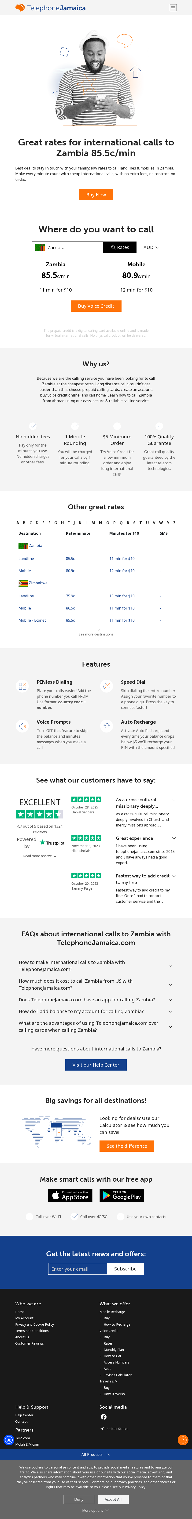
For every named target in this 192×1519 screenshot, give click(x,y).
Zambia (35, 545)
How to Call (113, 1356)
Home (20, 1312)
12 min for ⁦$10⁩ (122, 570)
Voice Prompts (54, 722)
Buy (107, 1318)
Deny (78, 1499)
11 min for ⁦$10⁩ (122, 558)
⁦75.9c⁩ (70, 596)
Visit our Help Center (96, 1065)
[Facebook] (105, 1417)
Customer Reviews (29, 1343)
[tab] (17, 522)
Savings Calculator (118, 1375)
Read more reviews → (40, 856)
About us (22, 1337)
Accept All (113, 1499)
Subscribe (125, 1269)
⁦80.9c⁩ (70, 570)
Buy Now (96, 194)
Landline (26, 558)
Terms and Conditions (32, 1330)
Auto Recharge (138, 722)
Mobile (24, 570)
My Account (24, 1318)
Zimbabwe (38, 582)
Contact (21, 1421)
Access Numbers (116, 1362)
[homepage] (92, 7)
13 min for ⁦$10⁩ (122, 596)
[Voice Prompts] (22, 725)
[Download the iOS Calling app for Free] (70, 1195)
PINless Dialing (55, 682)
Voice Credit (109, 1330)
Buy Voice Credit (96, 306)
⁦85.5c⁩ (70, 558)
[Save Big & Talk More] (55, 1131)
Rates (108, 1343)
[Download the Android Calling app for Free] (122, 1195)
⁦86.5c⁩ (70, 608)
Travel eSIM (109, 1381)
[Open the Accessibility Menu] (9, 1440)
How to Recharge (117, 1324)
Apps (107, 1368)
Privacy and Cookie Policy (34, 1324)
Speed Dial (133, 682)
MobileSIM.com (27, 1444)
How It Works (114, 1394)
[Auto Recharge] (107, 725)
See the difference (127, 1146)
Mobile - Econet (32, 620)
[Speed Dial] (107, 685)
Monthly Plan (114, 1349)
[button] (173, 7)
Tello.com (22, 1438)
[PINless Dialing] (22, 685)
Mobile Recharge (112, 1312)
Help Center (24, 1415)
